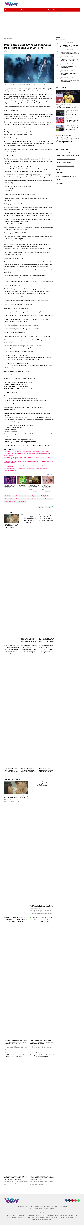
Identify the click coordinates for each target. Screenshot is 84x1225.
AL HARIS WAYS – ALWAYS (64, 162)
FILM (58, 180)
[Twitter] (69, 1200)
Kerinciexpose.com (47, 1219)
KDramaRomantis (20, 499)
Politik (62, 10)
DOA (58, 169)
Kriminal (23, 10)
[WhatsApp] (78, 1200)
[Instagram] (75, 1200)
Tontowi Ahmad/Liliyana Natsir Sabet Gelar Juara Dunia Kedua (72, 121)
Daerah (17, 10)
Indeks (30, 1206)
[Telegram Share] (49, 507)
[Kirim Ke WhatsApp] (52, 507)
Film (5, 42)
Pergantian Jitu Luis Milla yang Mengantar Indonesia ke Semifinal (72, 128)
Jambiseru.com (10, 1215)
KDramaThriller (31, 499)
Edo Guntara (10, 51)
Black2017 (7, 496)
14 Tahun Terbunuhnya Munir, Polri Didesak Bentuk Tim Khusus (69, 59)
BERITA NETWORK (64, 135)
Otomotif (55, 10)
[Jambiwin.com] (11, 4)
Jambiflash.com (20, 1215)
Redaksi (57, 1206)
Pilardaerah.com (11, 1217)
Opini (49, 10)
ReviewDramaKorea (10, 501)
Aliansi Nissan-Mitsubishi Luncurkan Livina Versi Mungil (69, 80)
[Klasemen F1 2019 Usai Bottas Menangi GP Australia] (60, 113)
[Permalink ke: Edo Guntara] (5, 51)
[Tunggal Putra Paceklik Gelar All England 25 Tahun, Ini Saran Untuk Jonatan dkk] (68, 96)
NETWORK (64, 1206)
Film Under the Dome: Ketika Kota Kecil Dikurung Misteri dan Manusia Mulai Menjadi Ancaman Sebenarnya (26, 469)
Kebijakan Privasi (22, 1206)
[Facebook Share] (39, 507)
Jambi (10, 10)
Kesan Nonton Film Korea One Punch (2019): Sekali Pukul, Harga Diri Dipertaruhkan (26, 451)
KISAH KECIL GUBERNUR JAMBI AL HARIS (68, 155)
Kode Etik (36, 1206)
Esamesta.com (73, 1215)
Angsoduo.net (43, 1215)
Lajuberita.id (52, 1215)
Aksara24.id (35, 1219)
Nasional (36, 10)
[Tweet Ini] (43, 507)
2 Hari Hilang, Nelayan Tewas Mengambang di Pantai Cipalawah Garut (69, 53)
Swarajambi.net (43, 1217)
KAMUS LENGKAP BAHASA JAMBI (66, 159)
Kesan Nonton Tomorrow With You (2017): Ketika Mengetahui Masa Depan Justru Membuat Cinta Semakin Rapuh (29, 465)
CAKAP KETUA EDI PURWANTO (65, 166)
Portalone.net (71, 1217)
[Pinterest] (72, 1200)
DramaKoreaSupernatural (32, 496)
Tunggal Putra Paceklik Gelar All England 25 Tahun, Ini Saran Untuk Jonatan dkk (67, 106)
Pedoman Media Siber (47, 1206)
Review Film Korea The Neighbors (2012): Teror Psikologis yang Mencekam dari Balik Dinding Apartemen (27, 454)
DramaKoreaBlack (18, 496)
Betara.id (20, 1217)
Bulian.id (53, 1217)
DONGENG (60, 173)
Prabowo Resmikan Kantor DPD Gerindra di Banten (68, 66)
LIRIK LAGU (60, 183)
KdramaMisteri (9, 499)
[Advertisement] (42, 23)
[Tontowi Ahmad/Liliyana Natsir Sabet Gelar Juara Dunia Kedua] (60, 120)
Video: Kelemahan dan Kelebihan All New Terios (69, 73)
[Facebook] (66, 1200)
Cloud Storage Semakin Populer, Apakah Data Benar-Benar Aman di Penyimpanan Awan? (68, 140)
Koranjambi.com (32, 1215)
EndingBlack (44, 496)
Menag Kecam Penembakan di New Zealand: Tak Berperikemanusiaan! (69, 46)
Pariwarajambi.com (31, 1217)
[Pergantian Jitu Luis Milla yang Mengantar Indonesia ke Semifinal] (60, 128)
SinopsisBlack (22, 501)
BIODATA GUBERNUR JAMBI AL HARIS (67, 152)
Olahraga (43, 10)
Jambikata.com (62, 1215)
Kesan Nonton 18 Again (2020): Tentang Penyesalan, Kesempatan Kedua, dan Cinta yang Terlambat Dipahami (28, 461)
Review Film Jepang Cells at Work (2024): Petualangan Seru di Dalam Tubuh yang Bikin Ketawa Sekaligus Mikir (28, 458)
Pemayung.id (61, 1217)
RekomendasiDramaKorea (44, 499)
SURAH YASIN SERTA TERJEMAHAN (66, 176)
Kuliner (29, 10)
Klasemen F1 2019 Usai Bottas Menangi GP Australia (72, 113)
